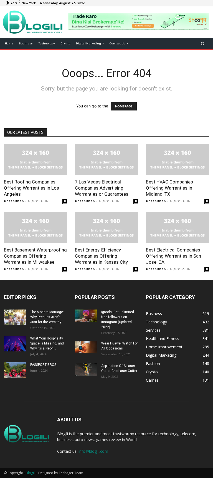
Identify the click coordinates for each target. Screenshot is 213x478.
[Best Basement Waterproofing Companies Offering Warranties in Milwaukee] (35, 227)
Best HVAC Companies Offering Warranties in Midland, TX (169, 188)
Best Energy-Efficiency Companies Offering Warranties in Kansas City (101, 256)
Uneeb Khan (14, 201)
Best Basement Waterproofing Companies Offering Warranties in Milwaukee (35, 256)
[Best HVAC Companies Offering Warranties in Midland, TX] (177, 159)
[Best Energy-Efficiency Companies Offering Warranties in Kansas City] (106, 227)
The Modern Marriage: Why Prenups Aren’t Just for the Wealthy (47, 317)
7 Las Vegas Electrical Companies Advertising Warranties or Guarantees (101, 188)
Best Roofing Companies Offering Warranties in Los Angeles (31, 188)
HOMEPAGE (124, 106)
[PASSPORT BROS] (15, 370)
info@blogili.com (93, 451)
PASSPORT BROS (43, 365)
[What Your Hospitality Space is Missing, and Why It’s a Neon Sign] (15, 343)
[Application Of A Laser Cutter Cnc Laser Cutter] (86, 369)
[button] (202, 43)
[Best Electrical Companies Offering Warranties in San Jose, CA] (177, 227)
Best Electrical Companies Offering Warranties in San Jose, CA (173, 256)
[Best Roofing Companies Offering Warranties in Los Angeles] (35, 159)
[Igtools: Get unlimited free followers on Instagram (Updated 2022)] (86, 316)
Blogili (31, 473)
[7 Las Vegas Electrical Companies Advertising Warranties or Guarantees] (106, 159)
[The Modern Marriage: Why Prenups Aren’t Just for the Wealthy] (15, 317)
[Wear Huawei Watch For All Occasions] (86, 347)
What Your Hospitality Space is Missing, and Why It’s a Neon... (47, 343)
